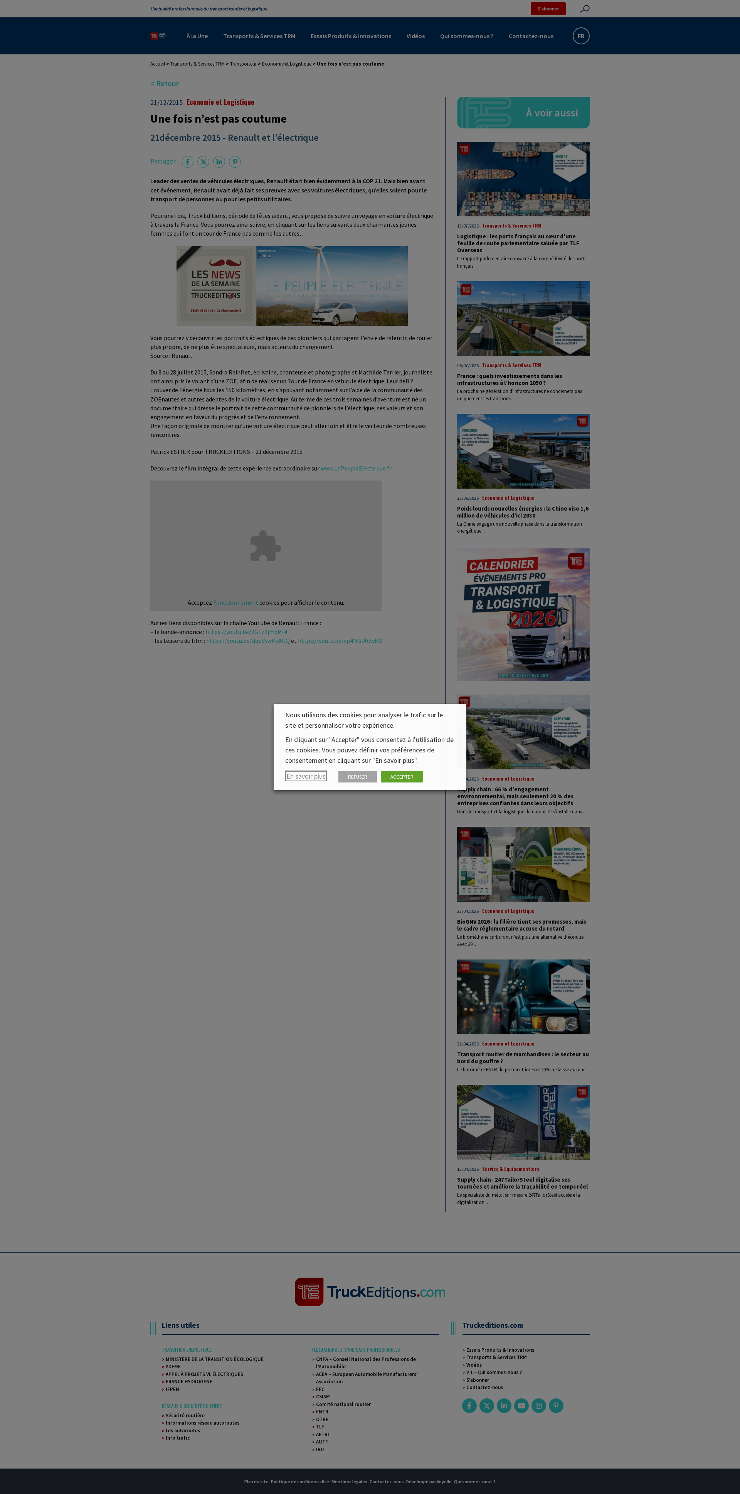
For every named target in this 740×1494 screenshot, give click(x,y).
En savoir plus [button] (306, 776)
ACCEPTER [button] (402, 777)
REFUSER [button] (357, 777)
